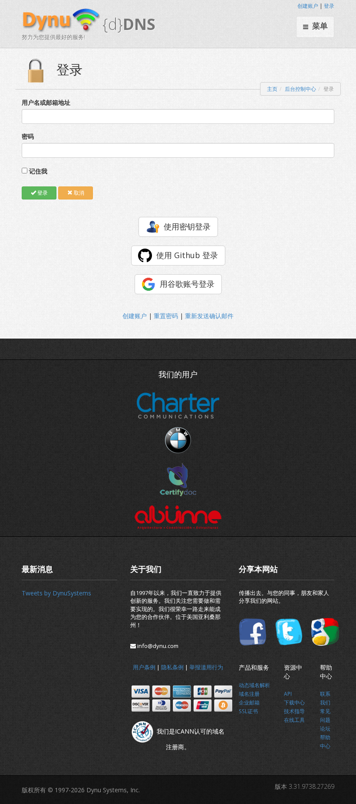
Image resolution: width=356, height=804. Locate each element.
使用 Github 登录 (187, 255)
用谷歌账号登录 (187, 284)
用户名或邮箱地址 (46, 102)
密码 (28, 136)
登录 (329, 6)
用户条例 (144, 667)
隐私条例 (172, 667)
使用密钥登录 (187, 226)
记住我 (38, 171)
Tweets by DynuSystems (56, 593)
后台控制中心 (300, 89)
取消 (78, 192)
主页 (272, 89)
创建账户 (307, 6)
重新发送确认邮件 (209, 316)
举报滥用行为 (206, 667)
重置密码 (166, 316)
